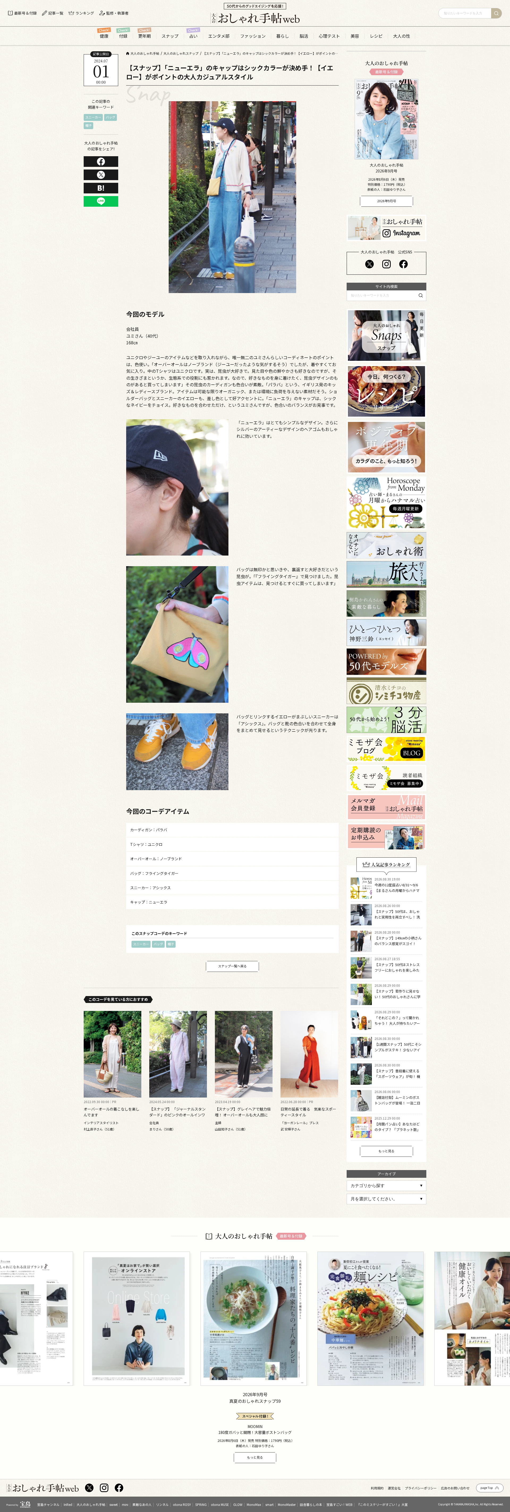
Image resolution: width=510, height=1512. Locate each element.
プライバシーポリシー (421, 1488)
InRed (68, 1504)
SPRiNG (201, 1504)
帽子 (88, 125)
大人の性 (401, 36)
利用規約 (377, 1488)
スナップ (170, 36)
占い (193, 36)
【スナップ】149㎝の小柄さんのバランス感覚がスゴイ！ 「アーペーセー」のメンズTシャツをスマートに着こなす (398, 946)
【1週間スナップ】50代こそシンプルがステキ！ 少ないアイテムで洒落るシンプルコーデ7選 (398, 1052)
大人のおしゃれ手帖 (90, 1504)
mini (125, 1504)
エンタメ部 (219, 36)
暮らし (282, 36)
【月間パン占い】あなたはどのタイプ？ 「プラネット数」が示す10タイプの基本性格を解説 (397, 1132)
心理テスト (329, 36)
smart (269, 1504)
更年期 (144, 36)
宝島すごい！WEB (339, 1504)
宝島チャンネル (48, 1504)
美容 (355, 36)
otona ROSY (182, 1504)
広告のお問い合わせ (455, 1488)
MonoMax (254, 1504)
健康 (104, 36)
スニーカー (93, 117)
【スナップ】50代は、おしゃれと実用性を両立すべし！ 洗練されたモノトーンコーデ (397, 917)
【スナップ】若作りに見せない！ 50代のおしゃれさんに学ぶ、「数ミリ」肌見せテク (397, 997)
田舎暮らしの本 (311, 1504)
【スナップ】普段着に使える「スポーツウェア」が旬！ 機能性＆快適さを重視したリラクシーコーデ (397, 1079)
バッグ (110, 117)
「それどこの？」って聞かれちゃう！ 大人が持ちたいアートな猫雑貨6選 (397, 1023)
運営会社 (394, 1488)
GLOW (238, 1504)
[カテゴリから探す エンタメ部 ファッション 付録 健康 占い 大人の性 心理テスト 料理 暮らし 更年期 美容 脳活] (386, 1185)
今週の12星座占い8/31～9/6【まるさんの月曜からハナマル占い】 (397, 890)
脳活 (304, 36)
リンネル (162, 1504)
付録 (123, 36)
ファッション (253, 36)
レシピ (376, 36)
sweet (113, 1504)
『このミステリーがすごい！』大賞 (382, 1504)
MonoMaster (287, 1504)
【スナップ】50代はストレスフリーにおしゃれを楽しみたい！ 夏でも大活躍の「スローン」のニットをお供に (397, 973)
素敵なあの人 (142, 1504)
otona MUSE (220, 1504)
